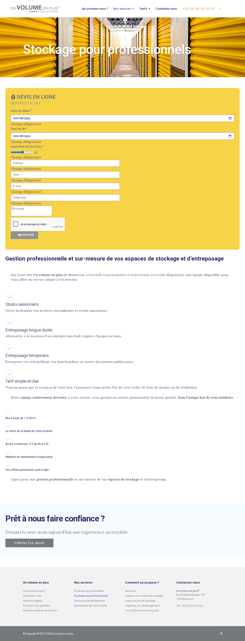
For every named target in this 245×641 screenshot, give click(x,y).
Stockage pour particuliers (89, 590)
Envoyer (27, 235)
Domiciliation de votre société (90, 605)
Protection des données (36, 605)
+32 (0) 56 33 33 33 (199, 8)
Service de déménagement (89, 600)
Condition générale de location (40, 610)
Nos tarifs (130, 590)
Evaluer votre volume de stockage (144, 595)
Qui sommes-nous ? (95, 8)
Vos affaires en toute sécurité (142, 610)
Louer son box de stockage (140, 600)
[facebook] (221, 633)
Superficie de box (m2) (27, 146)
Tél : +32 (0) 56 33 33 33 (189, 605)
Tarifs (143, 8)
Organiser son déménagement (142, 605)
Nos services (122, 8)
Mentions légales (32, 600)
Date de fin (19, 129)
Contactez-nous (166, 8)
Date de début (21, 111)
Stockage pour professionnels (91, 595)
